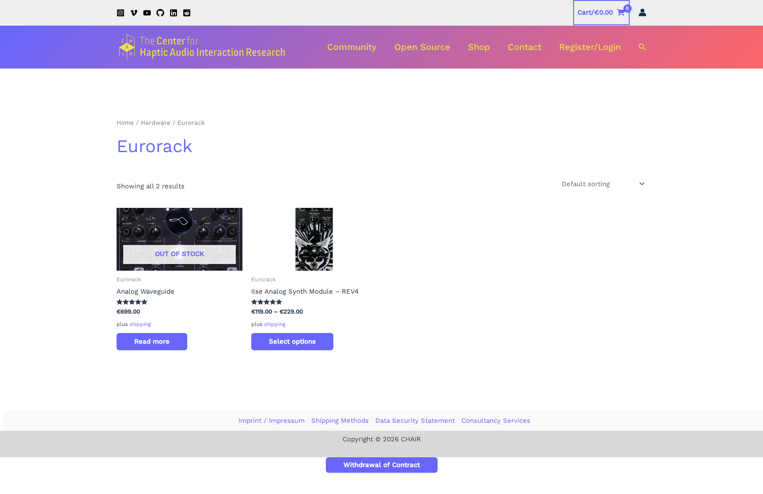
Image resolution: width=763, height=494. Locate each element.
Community (352, 47)
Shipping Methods (340, 421)
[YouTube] (147, 13)
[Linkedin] (174, 13)
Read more (152, 341)
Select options (292, 341)
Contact (524, 47)
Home (125, 122)
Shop (479, 47)
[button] (642, 47)
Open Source (422, 47)
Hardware (155, 122)
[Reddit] (187, 13)
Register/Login (590, 47)
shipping (140, 324)
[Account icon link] (642, 12)
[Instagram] (121, 13)
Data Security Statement (415, 421)
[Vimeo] (134, 13)
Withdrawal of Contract (382, 465)
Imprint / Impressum (271, 421)
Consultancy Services (495, 421)
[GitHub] (160, 13)
